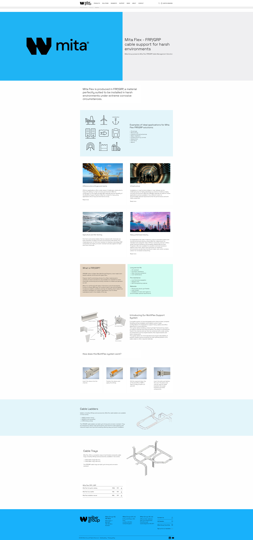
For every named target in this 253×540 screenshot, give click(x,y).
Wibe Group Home (83, 7)
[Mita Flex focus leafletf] (121, 491)
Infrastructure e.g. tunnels (138, 137)
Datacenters (134, 139)
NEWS (128, 3)
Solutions (91, 7)
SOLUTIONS (105, 3)
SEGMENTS (114, 3)
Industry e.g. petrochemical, (139, 134)
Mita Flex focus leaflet (88, 491)
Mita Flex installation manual (90, 495)
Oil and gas (134, 131)
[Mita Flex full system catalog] (121, 488)
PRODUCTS (97, 3)
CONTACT (141, 3)
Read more (86, 199)
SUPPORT (121, 3)
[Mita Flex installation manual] (121, 495)
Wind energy (134, 132)
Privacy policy (111, 538)
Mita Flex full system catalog (90, 488)
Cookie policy (103, 538)
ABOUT (134, 3)
